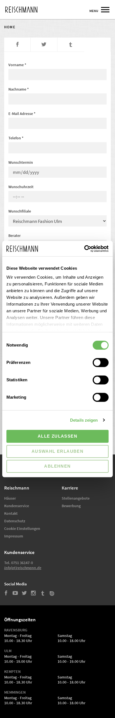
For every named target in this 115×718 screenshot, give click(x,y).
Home (9, 27)
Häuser (10, 498)
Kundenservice (16, 506)
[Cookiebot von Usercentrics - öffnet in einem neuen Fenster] (84, 248)
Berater (14, 235)
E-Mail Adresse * (21, 113)
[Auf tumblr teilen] (71, 45)
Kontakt (11, 513)
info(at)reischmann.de (22, 567)
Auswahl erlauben (57, 451)
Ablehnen (57, 466)
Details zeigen (84, 420)
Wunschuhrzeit (20, 186)
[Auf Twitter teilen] (44, 45)
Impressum (13, 536)
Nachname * (18, 89)
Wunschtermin (20, 162)
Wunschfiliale (19, 211)
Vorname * (17, 64)
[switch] (101, 362)
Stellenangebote (76, 498)
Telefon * (15, 137)
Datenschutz (14, 521)
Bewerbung (71, 506)
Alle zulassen (57, 436)
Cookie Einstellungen (22, 528)
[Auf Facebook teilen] (17, 45)
